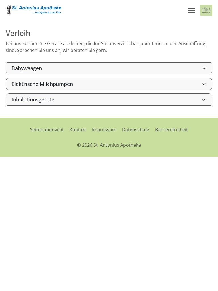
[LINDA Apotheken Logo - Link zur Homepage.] (206, 10)
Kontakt (78, 129)
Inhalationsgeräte (33, 99)
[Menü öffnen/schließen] (191, 10)
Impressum (104, 129)
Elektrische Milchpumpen (42, 83)
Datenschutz (135, 129)
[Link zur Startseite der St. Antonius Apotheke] (34, 10)
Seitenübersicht (47, 129)
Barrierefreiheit (171, 129)
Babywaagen (27, 68)
